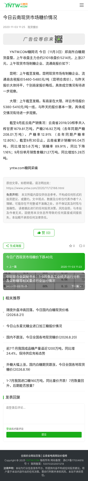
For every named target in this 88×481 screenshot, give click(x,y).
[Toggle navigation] (81, 5)
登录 (8, 428)
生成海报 (15, 245)
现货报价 (33, 27)
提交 (44, 434)
